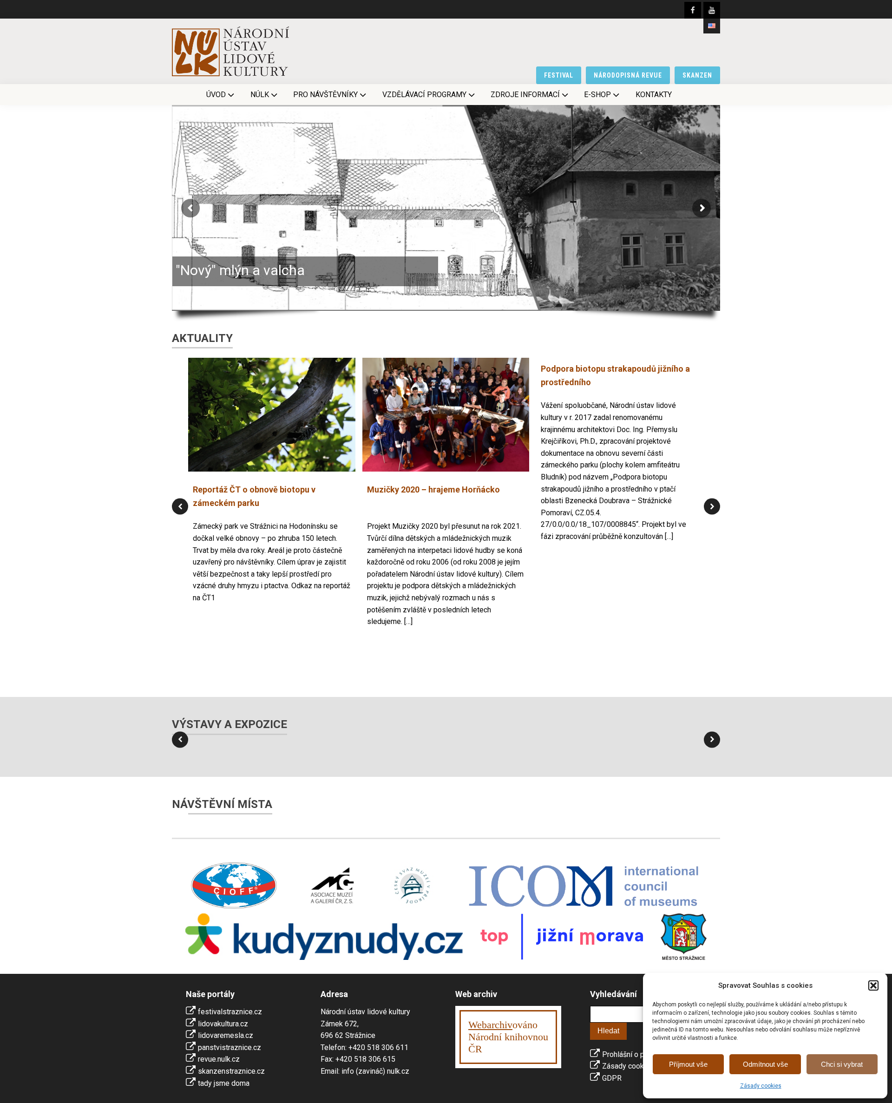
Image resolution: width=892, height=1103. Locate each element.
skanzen (697, 75)
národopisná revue (628, 75)
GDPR (612, 1078)
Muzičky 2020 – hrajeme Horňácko (433, 489)
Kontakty (654, 94)
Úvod (216, 94)
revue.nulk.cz (219, 1059)
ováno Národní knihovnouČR (508, 1037)
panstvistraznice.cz (229, 1047)
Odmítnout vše (765, 1064)
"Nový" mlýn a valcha (240, 270)
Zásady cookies (760, 1086)
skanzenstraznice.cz (231, 1071)
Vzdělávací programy (424, 94)
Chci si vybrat (842, 1064)
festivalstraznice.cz (230, 1011)
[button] (873, 985)
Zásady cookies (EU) (635, 1066)
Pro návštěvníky (325, 94)
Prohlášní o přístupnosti (640, 1054)
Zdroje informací (525, 94)
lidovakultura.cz (223, 1023)
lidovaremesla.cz (225, 1035)
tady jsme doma (223, 1083)
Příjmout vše (688, 1064)
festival (559, 75)
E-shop (597, 94)
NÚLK (259, 94)
